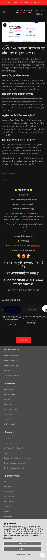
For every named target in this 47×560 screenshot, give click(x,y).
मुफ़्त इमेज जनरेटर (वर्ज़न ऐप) (13, 453)
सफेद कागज (7, 487)
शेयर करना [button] (7, 180)
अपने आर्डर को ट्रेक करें (11, 375)
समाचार (6, 438)
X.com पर (7, 507)
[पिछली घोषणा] (4, 2)
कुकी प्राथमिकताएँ (9, 424)
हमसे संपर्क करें (8, 389)
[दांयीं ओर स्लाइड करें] (28, 333)
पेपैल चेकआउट (8, 404)
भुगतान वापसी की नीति (10, 409)
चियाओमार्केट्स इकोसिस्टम (11, 360)
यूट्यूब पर (7, 512)
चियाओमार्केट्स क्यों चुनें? (11, 365)
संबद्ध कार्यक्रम (8, 443)
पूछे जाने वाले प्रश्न (10, 394)
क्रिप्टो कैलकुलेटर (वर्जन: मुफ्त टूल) (14, 468)
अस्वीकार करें (22, 549)
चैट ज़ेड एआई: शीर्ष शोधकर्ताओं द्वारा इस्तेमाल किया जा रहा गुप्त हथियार (32, 317)
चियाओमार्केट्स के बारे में (11, 355)
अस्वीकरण (7, 399)
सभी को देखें (23, 340)
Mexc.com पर (9, 502)
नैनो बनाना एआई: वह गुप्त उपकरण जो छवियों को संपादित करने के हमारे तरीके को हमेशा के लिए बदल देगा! (11, 318)
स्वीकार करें (22, 543)
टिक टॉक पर (8, 517)
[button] (4, 11)
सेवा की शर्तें (7, 419)
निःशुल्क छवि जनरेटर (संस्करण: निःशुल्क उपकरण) (19, 458)
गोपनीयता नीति (7, 538)
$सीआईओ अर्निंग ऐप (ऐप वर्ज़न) (13, 448)
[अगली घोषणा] (43, 2)
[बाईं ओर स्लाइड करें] (18, 333)
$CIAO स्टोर (8, 492)
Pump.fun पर (9, 497)
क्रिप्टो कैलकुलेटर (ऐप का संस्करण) (14, 463)
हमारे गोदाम (7, 370)
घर (5, 482)
